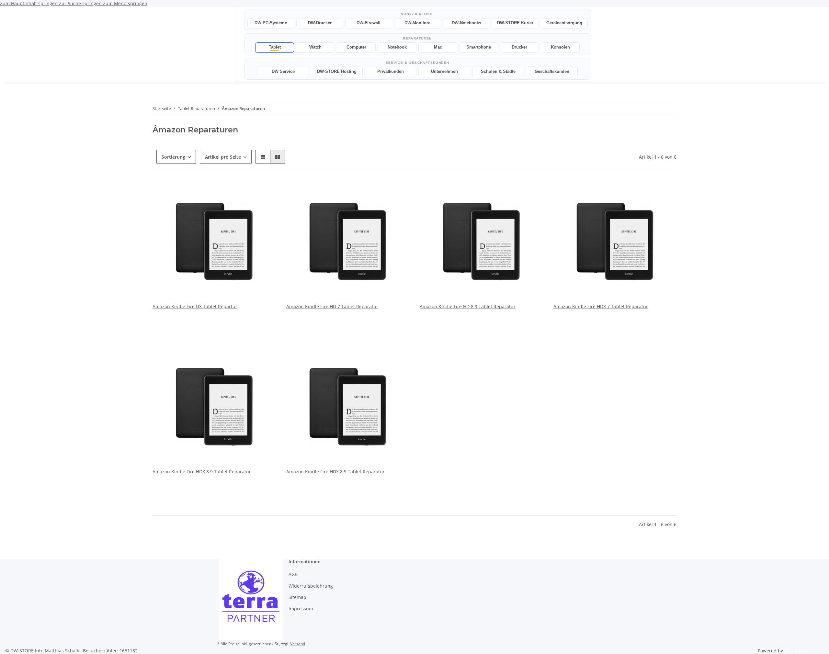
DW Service (283, 71)
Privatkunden (390, 71)
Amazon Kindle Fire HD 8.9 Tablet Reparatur (468, 306)
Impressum (301, 608)
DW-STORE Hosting (337, 71)
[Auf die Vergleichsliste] (248, 191)
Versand (297, 644)
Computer (356, 47)
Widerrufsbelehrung (311, 586)
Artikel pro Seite (223, 157)
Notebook (397, 47)
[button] (263, 157)
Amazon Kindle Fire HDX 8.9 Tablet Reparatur (202, 471)
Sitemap (297, 597)
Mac (438, 47)
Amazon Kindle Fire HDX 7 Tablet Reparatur (600, 306)
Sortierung (173, 157)
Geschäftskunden (552, 71)
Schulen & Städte (498, 71)
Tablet (275, 47)
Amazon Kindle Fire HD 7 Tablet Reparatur (332, 306)
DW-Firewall (368, 22)
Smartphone (478, 47)
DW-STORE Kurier (515, 22)
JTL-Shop (793, 651)
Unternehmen (444, 71)
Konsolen (560, 47)
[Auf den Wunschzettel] (265, 191)
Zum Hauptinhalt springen (29, 3)
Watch (315, 47)
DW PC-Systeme (271, 22)
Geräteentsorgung (564, 22)
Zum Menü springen (125, 3)
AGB (293, 574)
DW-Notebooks (466, 22)
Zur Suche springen (81, 3)
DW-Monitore (417, 22)
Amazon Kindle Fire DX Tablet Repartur (195, 306)
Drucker (519, 47)
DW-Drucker (320, 22)
